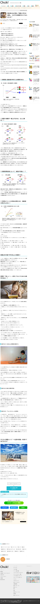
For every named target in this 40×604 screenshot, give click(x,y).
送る (24, 507)
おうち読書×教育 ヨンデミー (14, 488)
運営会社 (1, 571)
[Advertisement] (13, 533)
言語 (12, 6)
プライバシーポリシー (3, 576)
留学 (14, 588)
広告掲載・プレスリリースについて (5, 573)
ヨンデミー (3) (14, 547)
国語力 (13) (3, 549)
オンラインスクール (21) (6, 547)
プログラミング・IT (16, 580)
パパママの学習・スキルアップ (36, 30)
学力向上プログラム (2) (11, 549)
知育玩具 (15, 593)
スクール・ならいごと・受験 (17, 574)
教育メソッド (36, 39)
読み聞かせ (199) (10, 551)
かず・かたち (35, 68)
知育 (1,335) (4, 551)
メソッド (3, 6)
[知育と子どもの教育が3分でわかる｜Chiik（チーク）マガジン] (4, 3)
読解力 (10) (22, 551)
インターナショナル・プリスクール (18, 572)
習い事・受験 (18, 6)
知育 (35, 94)
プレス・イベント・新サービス (18, 577)
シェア (5, 507)
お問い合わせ (2, 574)
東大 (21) (24, 549)
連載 (33, 6)
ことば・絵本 (25, 25)
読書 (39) (16, 551)
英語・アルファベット (16, 595)
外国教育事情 (15, 583)
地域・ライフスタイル (16, 582)
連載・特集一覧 (2, 579)
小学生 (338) (19, 549)
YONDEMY (3, 23)
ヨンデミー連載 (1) (21, 547)
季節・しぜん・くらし (16, 585)
